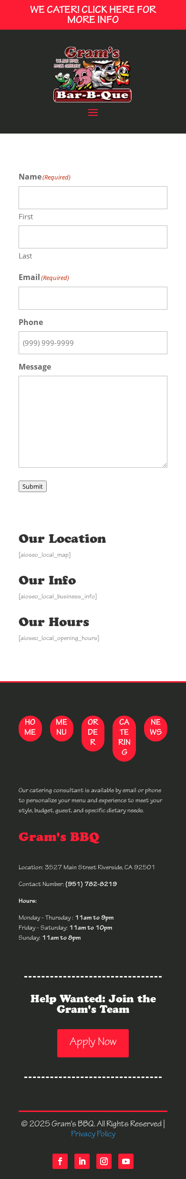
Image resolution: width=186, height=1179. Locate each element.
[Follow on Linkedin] (82, 1161)
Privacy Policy (93, 1134)
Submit (32, 486)
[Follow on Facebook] (60, 1161)
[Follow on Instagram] (104, 1161)
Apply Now (93, 1043)
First (26, 216)
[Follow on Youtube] (126, 1161)
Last (25, 255)
